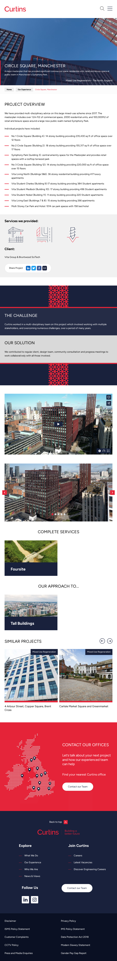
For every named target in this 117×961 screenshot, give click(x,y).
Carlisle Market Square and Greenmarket (83, 706)
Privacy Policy (68, 920)
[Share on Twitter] (33, 268)
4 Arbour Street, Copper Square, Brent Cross (28, 708)
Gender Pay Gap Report (73, 953)
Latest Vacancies (83, 862)
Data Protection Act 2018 (75, 936)
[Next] (112, 492)
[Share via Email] (44, 268)
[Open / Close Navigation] (109, 8)
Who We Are (31, 869)
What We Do (31, 855)
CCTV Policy (11, 945)
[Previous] (4, 492)
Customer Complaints (16, 936)
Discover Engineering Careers (90, 869)
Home (9, 89)
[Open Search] (102, 9)
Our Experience (24, 89)
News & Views (32, 876)
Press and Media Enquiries (19, 953)
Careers (78, 855)
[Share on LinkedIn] (28, 268)
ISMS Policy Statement (17, 929)
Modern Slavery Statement (75, 945)
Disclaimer (10, 920)
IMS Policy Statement (73, 929)
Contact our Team (78, 786)
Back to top (55, 821)
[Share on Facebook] (39, 268)
